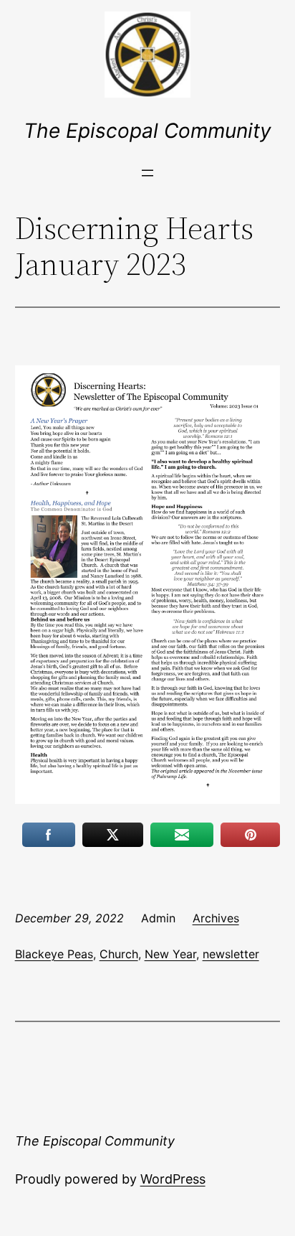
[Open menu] (147, 173)
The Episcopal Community (147, 130)
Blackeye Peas (54, 954)
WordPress (172, 1178)
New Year (170, 954)
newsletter (231, 954)
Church (119, 954)
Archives (216, 918)
